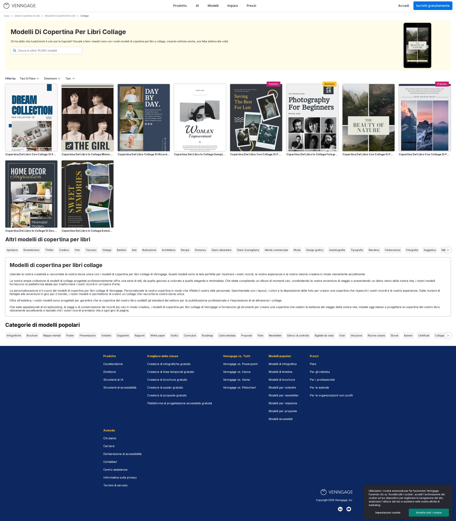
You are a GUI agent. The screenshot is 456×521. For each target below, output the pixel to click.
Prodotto (180, 5)
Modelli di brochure (282, 379)
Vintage (106, 249)
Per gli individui (320, 372)
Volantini (106, 335)
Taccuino (91, 249)
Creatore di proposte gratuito (167, 395)
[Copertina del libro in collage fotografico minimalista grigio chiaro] (312, 117)
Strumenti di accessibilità (119, 387)
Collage (439, 335)
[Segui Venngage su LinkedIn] (340, 509)
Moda (297, 249)
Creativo (64, 249)
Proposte (246, 335)
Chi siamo (109, 438)
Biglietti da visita (324, 335)
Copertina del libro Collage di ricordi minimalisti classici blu (144, 154)
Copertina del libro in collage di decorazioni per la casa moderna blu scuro (31, 230)
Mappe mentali (52, 335)
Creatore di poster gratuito (165, 387)
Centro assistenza (115, 469)
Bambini (121, 249)
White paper (157, 335)
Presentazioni (88, 335)
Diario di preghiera (248, 249)
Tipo (68, 78)
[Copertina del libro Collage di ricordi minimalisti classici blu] (144, 117)
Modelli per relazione (283, 403)
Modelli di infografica (283, 364)
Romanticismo (32, 249)
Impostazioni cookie (387, 512)
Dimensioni (50, 78)
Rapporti (140, 335)
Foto (77, 249)
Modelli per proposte (283, 411)
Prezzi (251, 5)
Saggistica (430, 249)
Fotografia (412, 249)
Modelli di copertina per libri (60, 15)
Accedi (403, 5)
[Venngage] (337, 492)
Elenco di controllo (298, 335)
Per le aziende (319, 387)
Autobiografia (337, 249)
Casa (6, 15)
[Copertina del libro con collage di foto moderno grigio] (425, 117)
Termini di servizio (115, 485)
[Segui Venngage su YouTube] (349, 509)
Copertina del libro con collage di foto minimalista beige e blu (31, 154)
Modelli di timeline (280, 372)
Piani (260, 335)
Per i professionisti (322, 379)
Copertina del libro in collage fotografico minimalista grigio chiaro (312, 154)
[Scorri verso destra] (448, 250)
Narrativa (374, 249)
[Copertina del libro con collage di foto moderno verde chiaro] (369, 117)
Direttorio (109, 372)
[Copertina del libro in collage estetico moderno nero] (88, 194)
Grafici (174, 335)
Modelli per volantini (282, 387)
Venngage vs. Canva (236, 372)
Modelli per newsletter (284, 395)
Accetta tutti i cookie (429, 512)
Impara (232, 5)
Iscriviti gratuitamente (433, 5)
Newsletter (275, 335)
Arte (134, 249)
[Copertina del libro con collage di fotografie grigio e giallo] (256, 117)
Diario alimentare (221, 249)
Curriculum (190, 335)
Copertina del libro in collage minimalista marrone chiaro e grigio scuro (88, 154)
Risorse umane (376, 335)
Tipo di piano (28, 78)
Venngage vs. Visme (236, 379)
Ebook (394, 335)
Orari (342, 335)
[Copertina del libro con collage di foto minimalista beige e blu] (31, 117)
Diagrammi (123, 335)
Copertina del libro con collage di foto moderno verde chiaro (369, 154)
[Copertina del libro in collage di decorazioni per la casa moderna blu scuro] (31, 194)
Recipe (185, 249)
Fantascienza (392, 249)
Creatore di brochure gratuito (167, 379)
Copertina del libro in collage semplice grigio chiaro (200, 154)
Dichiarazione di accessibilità (122, 454)
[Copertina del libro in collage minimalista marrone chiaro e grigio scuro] (88, 117)
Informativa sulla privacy (120, 477)
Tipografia (357, 249)
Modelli (213, 5)
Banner (408, 335)
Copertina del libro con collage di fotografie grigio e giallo (256, 154)
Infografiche (14, 335)
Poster (70, 335)
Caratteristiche (113, 364)
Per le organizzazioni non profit (331, 395)
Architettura (168, 249)
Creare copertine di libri (27, 15)
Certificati (423, 335)
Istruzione (356, 335)
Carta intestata (227, 335)
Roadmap (207, 335)
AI (197, 5)
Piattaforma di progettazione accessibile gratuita (179, 403)
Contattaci (110, 462)
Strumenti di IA (113, 379)
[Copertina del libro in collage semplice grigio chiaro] (200, 117)
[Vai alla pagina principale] (20, 6)
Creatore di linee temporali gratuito (170, 372)
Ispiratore (12, 249)
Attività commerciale (276, 249)
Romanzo (200, 249)
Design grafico (314, 249)
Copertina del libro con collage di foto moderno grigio (425, 154)
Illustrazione (149, 249)
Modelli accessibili (280, 419)
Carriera (108, 446)
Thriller (49, 249)
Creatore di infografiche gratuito (169, 364)
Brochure (32, 335)
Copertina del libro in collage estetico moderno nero (88, 230)
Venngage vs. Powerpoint (240, 364)
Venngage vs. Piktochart (239, 387)
